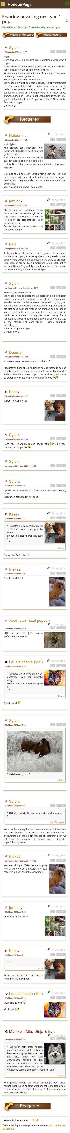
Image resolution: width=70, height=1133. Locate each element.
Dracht (35, 1120)
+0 (53, 51)
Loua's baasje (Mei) (26, 661)
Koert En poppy (56, 822)
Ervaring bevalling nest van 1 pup (44, 27)
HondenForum (8, 27)
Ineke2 (15, 569)
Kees (13, 391)
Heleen (15, 135)
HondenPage (20, 4)
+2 (53, 139)
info (51, 1125)
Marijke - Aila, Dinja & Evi (31, 1031)
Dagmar (16, 352)
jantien (15, 200)
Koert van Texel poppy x (30, 620)
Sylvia (14, 47)
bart (12, 243)
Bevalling (22, 27)
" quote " (61, 51)
